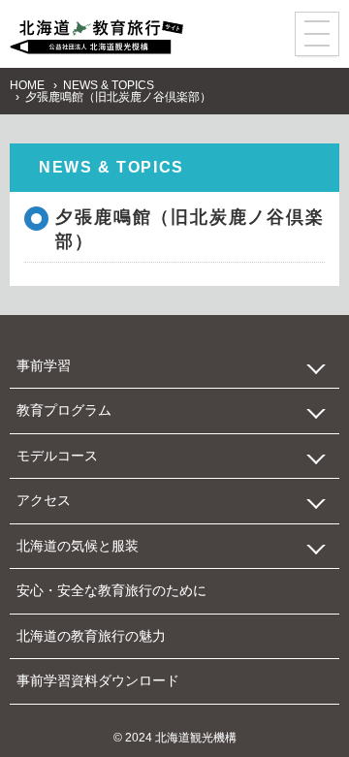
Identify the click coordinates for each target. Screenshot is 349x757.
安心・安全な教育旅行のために (111, 590)
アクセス (43, 500)
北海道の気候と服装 (77, 545)
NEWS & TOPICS (108, 85)
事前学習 (43, 365)
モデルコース (57, 455)
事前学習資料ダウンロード (97, 680)
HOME (27, 85)
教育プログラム (63, 410)
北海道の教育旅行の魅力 (91, 636)
